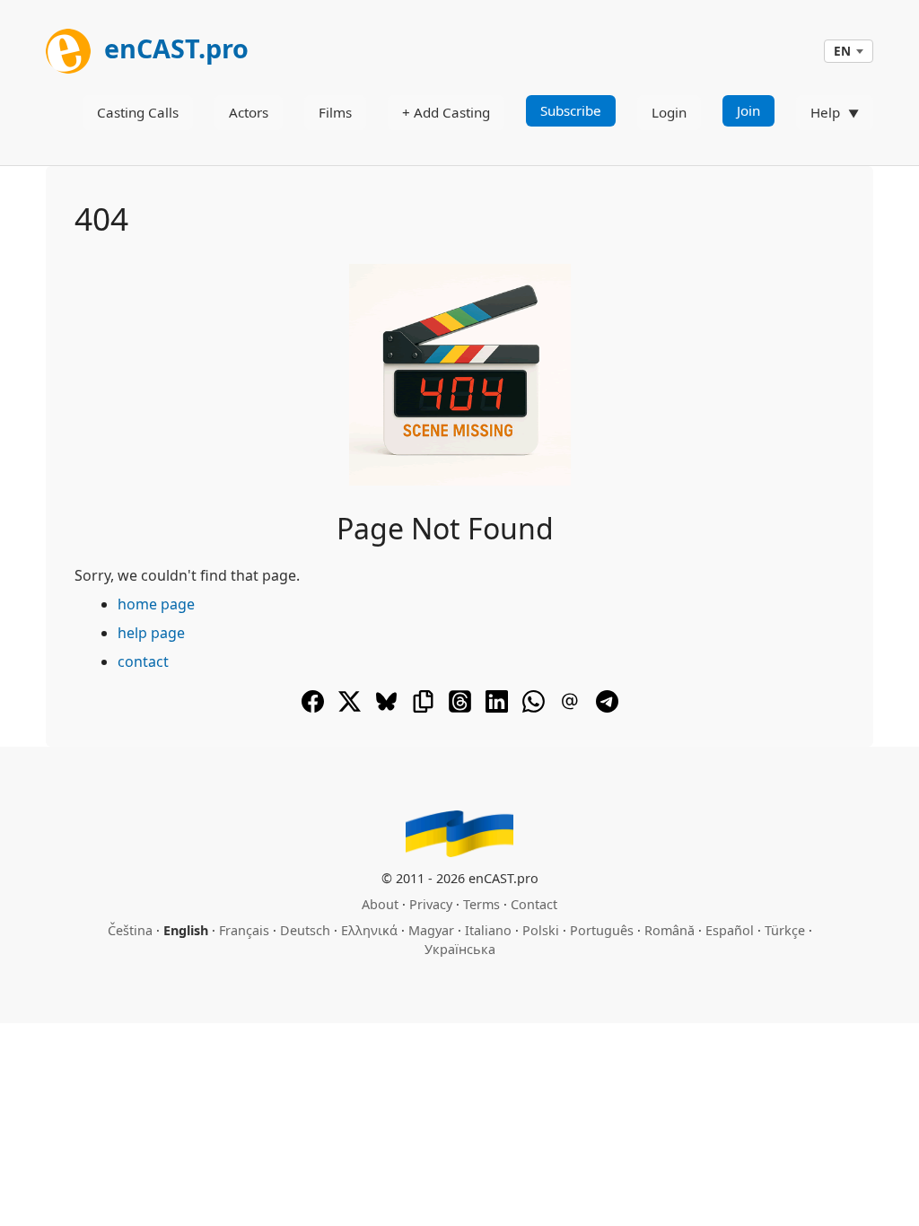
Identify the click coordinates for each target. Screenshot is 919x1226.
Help (825, 112)
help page (151, 633)
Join (748, 110)
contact (143, 661)
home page (156, 604)
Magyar (431, 930)
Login (669, 112)
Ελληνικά (369, 930)
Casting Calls (138, 112)
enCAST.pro (173, 48)
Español (729, 930)
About (380, 904)
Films (335, 112)
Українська (459, 949)
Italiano (488, 930)
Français (244, 930)
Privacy (430, 904)
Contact (534, 904)
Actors (248, 112)
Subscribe (570, 110)
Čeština (130, 930)
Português (602, 930)
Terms (481, 904)
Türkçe (785, 930)
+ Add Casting (446, 112)
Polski (540, 930)
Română (669, 930)
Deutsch (305, 930)
